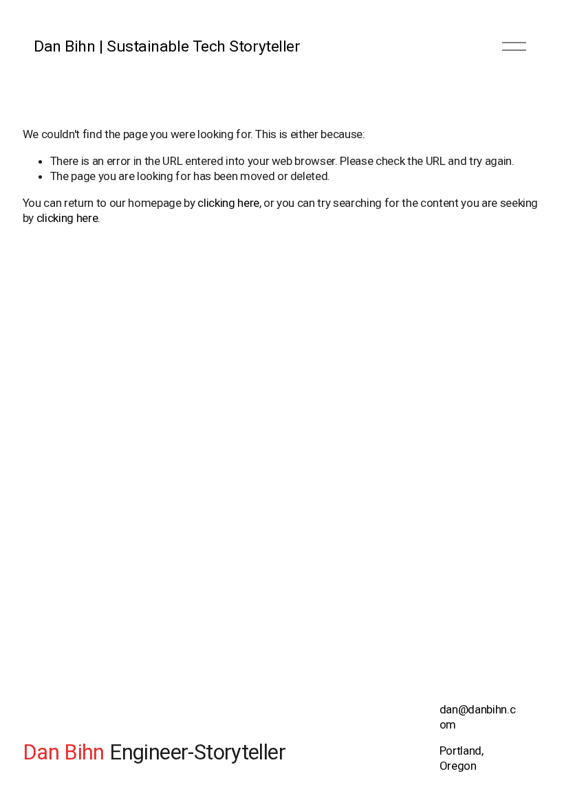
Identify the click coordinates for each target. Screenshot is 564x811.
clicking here (228, 203)
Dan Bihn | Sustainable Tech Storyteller (167, 46)
